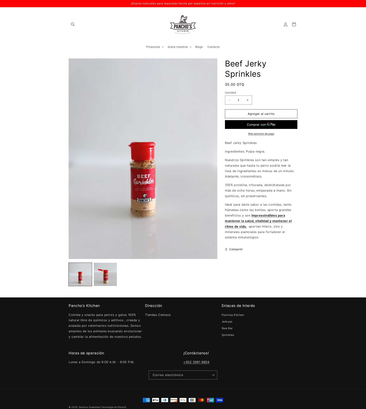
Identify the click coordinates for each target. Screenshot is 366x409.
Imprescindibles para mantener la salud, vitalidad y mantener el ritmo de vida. (258, 220)
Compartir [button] (236, 249)
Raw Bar (227, 328)
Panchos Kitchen (233, 314)
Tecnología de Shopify (113, 407)
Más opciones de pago (261, 133)
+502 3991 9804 (196, 362)
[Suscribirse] (213, 375)
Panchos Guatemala (90, 407)
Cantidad (230, 92)
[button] (73, 24)
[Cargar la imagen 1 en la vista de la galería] (80, 274)
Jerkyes (227, 321)
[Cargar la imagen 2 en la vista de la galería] (105, 274)
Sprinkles (228, 334)
